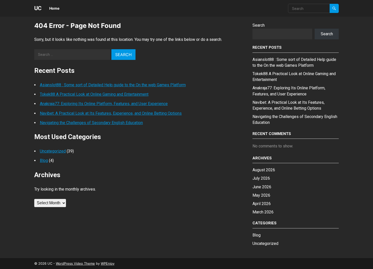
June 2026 (261, 186)
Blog (44, 160)
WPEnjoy (107, 263)
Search (258, 25)
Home (54, 8)
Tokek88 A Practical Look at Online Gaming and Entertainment (94, 94)
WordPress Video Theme (75, 263)
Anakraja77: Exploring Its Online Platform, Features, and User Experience (104, 103)
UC (38, 8)
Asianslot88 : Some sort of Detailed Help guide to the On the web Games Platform (113, 84)
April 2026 (261, 203)
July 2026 (261, 178)
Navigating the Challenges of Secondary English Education (91, 122)
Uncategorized (53, 151)
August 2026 (263, 169)
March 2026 (263, 212)
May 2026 (261, 195)
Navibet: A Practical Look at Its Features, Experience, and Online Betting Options (111, 113)
